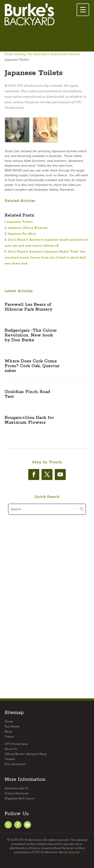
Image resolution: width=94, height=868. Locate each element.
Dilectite (74, 852)
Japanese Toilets (20, 222)
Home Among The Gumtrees (26, 54)
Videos (9, 736)
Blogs (8, 731)
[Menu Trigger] (83, 9)
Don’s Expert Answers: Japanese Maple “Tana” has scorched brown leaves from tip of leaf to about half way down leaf (45, 257)
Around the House (64, 54)
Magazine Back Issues (19, 798)
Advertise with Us (16, 788)
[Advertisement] (41, 39)
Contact (10, 759)
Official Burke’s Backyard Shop (26, 754)
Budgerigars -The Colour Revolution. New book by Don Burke (31, 335)
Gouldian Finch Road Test (27, 394)
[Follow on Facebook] (33, 474)
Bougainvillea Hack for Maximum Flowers (29, 420)
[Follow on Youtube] (60, 474)
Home (9, 721)
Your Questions (15, 764)
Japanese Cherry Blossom (27, 228)
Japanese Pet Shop (22, 234)
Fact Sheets (12, 726)
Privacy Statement (17, 793)
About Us (11, 749)
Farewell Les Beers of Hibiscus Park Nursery (28, 307)
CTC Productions (16, 744)
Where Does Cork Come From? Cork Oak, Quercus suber (32, 366)
